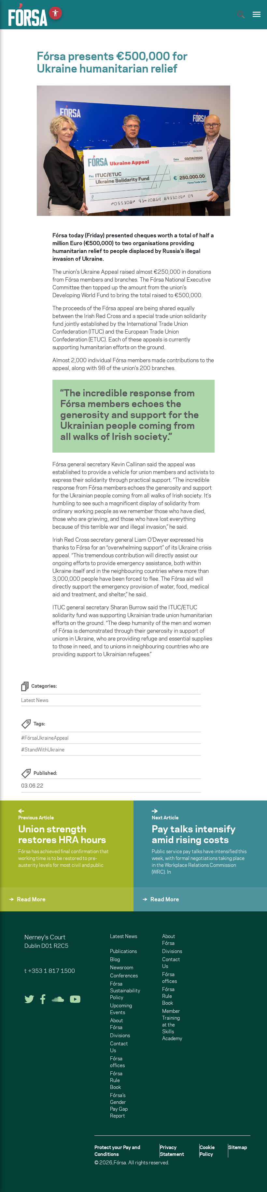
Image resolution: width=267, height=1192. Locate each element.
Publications (123, 951)
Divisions (120, 1035)
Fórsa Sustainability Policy (125, 990)
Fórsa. (120, 1162)
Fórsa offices (117, 1062)
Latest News (34, 700)
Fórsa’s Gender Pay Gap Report (119, 1105)
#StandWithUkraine (42, 749)
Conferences (124, 975)
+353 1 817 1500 (51, 971)
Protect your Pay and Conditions (117, 1151)
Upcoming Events (121, 1009)
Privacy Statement (172, 1151)
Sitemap (237, 1147)
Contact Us (119, 1047)
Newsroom (121, 967)
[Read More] (15, 908)
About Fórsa (116, 1024)
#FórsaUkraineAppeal (45, 738)
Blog (115, 959)
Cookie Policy (207, 1151)
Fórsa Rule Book (116, 1080)
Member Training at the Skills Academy (172, 1025)
